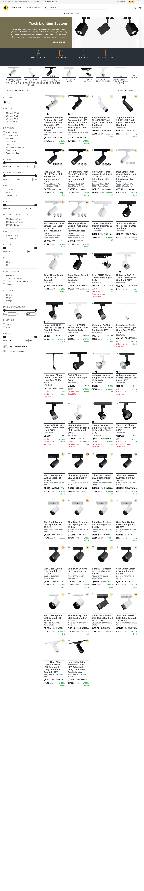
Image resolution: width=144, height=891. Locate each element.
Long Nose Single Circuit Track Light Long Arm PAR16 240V (53, 380)
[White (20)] (8, 101)
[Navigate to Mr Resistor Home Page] (6, 8)
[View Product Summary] (64, 109)
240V (9, 301)
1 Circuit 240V (12, 119)
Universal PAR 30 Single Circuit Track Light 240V (102, 379)
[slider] (4, 162)
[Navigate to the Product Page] (54, 104)
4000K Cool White (14, 225)
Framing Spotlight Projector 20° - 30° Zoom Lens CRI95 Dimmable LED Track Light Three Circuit (53, 126)
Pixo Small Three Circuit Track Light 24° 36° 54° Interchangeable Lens (53, 179)
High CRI (10, 141)
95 (8, 262)
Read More (59, 42)
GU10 (9, 189)
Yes (8, 324)
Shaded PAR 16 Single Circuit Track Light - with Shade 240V (78, 430)
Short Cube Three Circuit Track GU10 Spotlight (102, 227)
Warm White (12, 235)
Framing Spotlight (13, 153)
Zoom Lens (11, 150)
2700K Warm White (14, 219)
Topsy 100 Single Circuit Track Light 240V (126, 429)
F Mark (10, 275)
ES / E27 (10, 192)
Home (66, 13)
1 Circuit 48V (11, 122)
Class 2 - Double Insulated (17, 281)
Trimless (10, 144)
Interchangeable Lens (15, 147)
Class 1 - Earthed (14, 278)
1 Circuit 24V (12, 116)
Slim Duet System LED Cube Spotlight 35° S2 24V (102, 620)
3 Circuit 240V (12, 113)
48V (8, 298)
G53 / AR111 (11, 195)
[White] (8, 103)
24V (9, 295)
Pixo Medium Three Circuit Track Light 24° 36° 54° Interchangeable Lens (78, 179)
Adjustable (11, 132)
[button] (46, 8)
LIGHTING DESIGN (33, 8)
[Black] (4, 103)
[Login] (136, 8)
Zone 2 (9, 284)
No (8, 327)
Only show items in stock (18, 347)
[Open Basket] (140, 8)
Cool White (11, 238)
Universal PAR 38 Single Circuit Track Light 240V (54, 429)
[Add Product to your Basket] (44, 109)
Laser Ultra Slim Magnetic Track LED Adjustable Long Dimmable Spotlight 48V (53, 669)
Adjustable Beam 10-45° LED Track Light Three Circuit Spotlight (102, 122)
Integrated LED (13, 138)
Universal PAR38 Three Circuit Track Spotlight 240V (78, 329)
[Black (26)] (4, 101)
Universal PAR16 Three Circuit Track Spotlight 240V (126, 279)
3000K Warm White (14, 222)
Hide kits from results (16, 351)
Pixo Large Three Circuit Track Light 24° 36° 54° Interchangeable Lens (102, 179)
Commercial (12, 135)
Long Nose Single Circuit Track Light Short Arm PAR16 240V (126, 330)
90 (72, 13)
